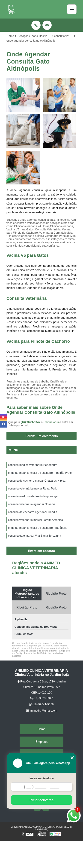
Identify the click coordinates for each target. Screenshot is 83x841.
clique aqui (52, 422)
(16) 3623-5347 (31, 422)
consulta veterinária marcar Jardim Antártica (35, 520)
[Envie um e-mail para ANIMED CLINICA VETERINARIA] (47, 25)
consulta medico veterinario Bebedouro (32, 465)
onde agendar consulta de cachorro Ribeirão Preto (40, 472)
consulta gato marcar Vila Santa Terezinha (34, 535)
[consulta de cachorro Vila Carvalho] (60, 95)
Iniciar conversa (41, 800)
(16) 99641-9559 (43, 704)
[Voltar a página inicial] (11, 9)
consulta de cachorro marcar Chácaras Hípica (36, 480)
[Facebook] (3, 424)
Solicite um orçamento (41, 436)
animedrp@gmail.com (43, 710)
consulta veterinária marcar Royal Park (32, 488)
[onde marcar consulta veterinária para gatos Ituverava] (23, 168)
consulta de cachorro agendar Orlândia (32, 512)
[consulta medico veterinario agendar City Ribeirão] (60, 131)
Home (41, 729)
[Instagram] (3, 417)
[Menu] (72, 9)
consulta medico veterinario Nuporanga (33, 496)
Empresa (41, 741)
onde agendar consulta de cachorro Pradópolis (37, 527)
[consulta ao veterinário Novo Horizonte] (23, 95)
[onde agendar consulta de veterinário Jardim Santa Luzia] (23, 131)
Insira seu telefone (42, 778)
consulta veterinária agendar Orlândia (32, 504)
